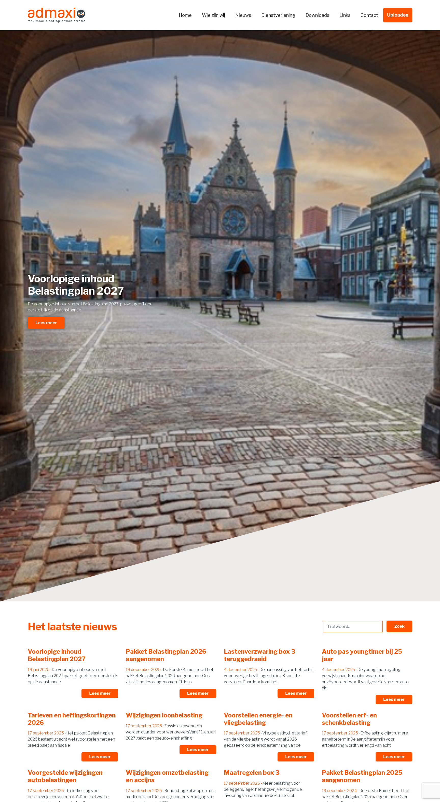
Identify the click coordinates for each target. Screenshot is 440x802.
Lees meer (46, 322)
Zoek (399, 626)
